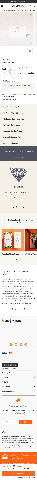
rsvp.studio (10, 364)
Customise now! (18, 473)
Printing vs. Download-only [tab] (13, 119)
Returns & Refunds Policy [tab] (12, 137)
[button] (27, 51)
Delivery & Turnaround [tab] (11, 125)
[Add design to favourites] (31, 15)
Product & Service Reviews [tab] (13, 131)
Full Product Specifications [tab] (13, 113)
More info (31, 73)
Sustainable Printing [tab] (10, 143)
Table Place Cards (22, 10)
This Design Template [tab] (11, 107)
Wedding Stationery (9, 10)
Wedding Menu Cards (10, 254)
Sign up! (26, 422)
